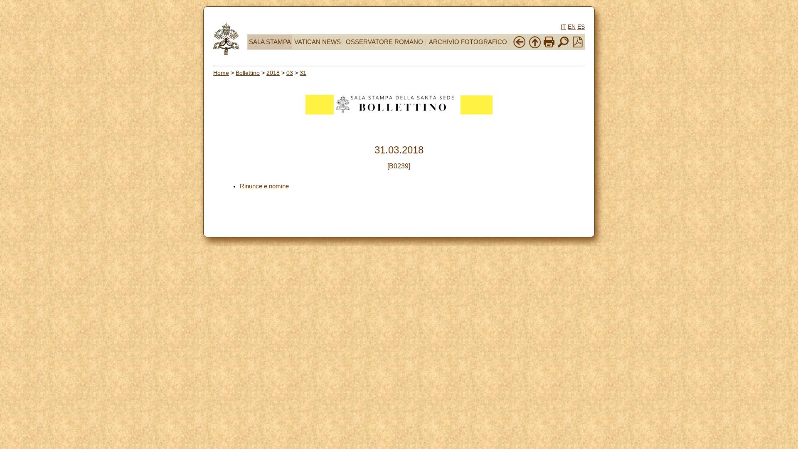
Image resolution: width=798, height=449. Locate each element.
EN (572, 26)
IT (563, 26)
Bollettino (248, 72)
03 (289, 72)
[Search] (563, 46)
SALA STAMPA (270, 42)
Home (221, 72)
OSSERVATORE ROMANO (384, 42)
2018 (273, 72)
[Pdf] (577, 45)
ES (581, 26)
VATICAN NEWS (317, 42)
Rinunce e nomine (264, 186)
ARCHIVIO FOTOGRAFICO (468, 42)
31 (303, 72)
